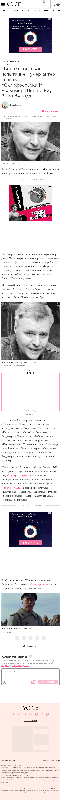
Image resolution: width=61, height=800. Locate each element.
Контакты (30, 720)
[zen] (30, 714)
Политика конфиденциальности (49, 761)
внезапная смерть (30, 116)
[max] (47, 714)
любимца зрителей (37, 584)
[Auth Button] (58, 4)
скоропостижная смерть (14, 116)
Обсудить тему (52, 111)
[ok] (36, 714)
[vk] (19, 714)
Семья (54, 116)
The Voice (14, 4)
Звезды (4, 62)
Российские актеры (44, 116)
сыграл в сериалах (11, 487)
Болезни (9, 118)
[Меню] (3, 4)
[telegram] (24, 714)
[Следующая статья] (30, 692)
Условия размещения (8, 761)
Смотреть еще (30, 411)
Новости (14, 62)
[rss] (13, 714)
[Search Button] (53, 4)
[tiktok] (41, 714)
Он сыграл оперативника (21, 475)
